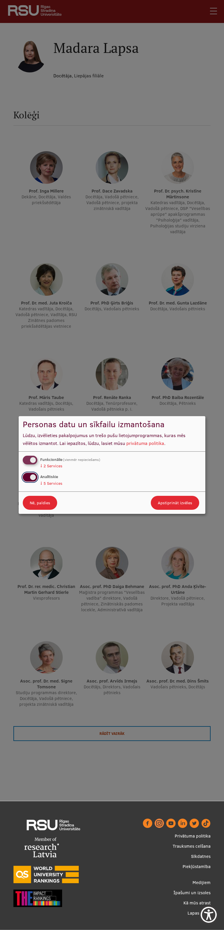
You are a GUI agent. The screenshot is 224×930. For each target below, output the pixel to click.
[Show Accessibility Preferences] (208, 914)
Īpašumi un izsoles (192, 893)
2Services (51, 466)
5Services (51, 483)
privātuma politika (145, 443)
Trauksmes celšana (192, 846)
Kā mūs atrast (197, 903)
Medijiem (201, 882)
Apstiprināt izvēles (175, 503)
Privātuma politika (193, 836)
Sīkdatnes (201, 856)
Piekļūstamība (197, 866)
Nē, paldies (40, 503)
